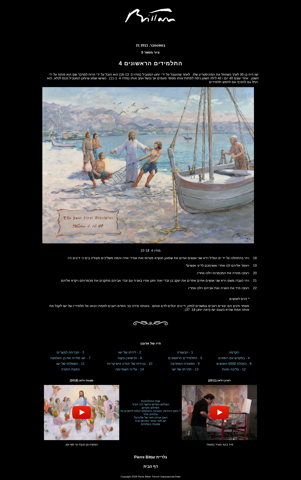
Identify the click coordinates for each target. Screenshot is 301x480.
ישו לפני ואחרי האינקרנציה (150, 420)
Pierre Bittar (150, 457)
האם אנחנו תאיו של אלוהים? (151, 417)
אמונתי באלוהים (150, 424)
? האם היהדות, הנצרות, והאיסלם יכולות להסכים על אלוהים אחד (150, 412)
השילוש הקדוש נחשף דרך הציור (150, 404)
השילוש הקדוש (150, 407)
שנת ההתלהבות (150, 401)
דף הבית (150, 466)
